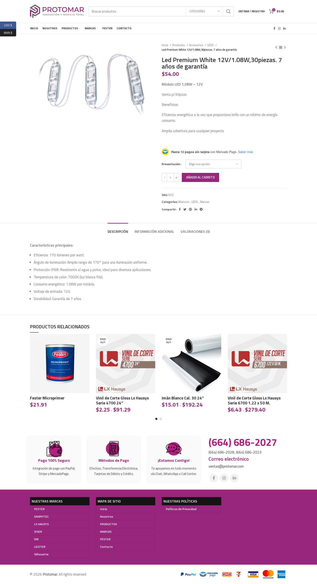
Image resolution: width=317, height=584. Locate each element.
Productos (179, 45)
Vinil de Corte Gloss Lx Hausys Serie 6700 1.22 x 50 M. (254, 400)
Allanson (183, 201)
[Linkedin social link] (284, 28)
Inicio (165, 45)
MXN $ (10, 32)
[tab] (118, 229)
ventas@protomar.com (226, 466)
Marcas (204, 201)
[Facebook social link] (274, 28)
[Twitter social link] (185, 209)
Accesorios (196, 45)
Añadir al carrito (200, 177)
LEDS (210, 45)
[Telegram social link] (201, 209)
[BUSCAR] (228, 11)
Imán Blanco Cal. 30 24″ (183, 398)
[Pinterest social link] (190, 209)
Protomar (50, 574)
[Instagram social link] (279, 28)
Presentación (171, 164)
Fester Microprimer (47, 398)
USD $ (10, 24)
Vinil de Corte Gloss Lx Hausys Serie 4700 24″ (122, 400)
